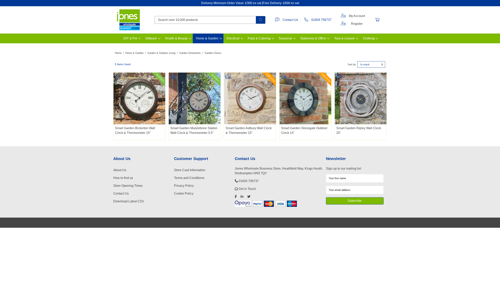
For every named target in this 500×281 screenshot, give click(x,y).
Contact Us (290, 19)
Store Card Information (189, 170)
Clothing (369, 38)
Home (118, 53)
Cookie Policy (183, 193)
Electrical (233, 38)
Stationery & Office (313, 38)
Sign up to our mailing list (343, 168)
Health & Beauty (176, 38)
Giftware (151, 38)
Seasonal (285, 38)
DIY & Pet (130, 38)
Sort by (352, 64)
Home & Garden (207, 38)
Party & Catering (259, 38)
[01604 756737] (306, 20)
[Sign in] (343, 16)
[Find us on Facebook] (236, 196)
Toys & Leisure (344, 38)
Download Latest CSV (128, 201)
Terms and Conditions (189, 178)
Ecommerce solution (262, 222)
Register (357, 23)
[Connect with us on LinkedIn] (242, 196)
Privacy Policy (184, 185)
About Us (119, 170)
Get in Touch (247, 188)
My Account (357, 16)
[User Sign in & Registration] (343, 23)
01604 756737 (321, 19)
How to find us (123, 178)
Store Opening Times (128, 185)
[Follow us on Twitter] (248, 196)
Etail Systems (284, 222)
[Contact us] (277, 20)
